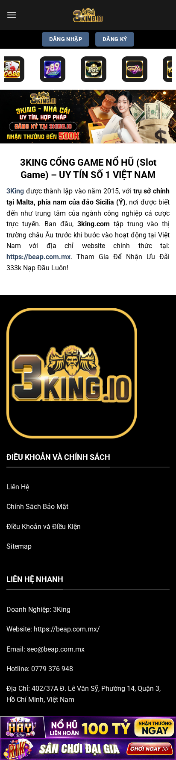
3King (61, 609)
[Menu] (11, 14)
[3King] (88, 15)
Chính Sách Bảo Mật (37, 507)
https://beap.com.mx (38, 257)
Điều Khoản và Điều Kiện (43, 527)
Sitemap (19, 546)
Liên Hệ (17, 487)
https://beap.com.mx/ (67, 629)
